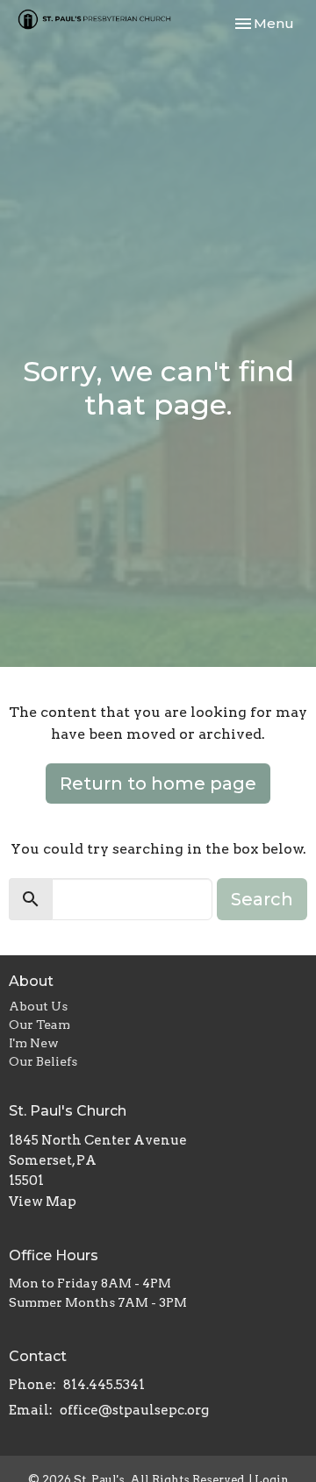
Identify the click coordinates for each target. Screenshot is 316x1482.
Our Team (39, 1025)
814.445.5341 (104, 1385)
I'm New (34, 1043)
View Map (42, 1201)
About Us (38, 1006)
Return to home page (158, 783)
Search (262, 899)
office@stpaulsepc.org (134, 1410)
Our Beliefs (43, 1061)
